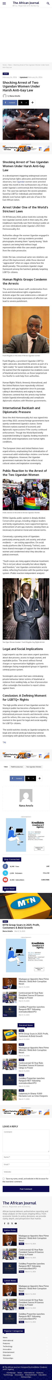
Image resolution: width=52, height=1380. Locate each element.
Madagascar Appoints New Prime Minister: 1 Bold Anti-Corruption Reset (34, 981)
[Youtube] (16, 1223)
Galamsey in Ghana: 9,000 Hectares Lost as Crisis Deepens (33, 1094)
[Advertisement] (26, 35)
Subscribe (45, 880)
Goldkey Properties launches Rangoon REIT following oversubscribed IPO (32, 1009)
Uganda (20, 181)
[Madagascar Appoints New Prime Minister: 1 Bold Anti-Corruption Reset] (10, 983)
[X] (12, 1223)
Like (47, 866)
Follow (46, 873)
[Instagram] (8, 1223)
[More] (32, 102)
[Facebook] (4, 1223)
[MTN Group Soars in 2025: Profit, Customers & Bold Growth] (26, 906)
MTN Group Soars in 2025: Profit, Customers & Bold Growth (21, 926)
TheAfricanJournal (17, 767)
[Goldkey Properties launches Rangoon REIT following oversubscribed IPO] (10, 1011)
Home (5, 65)
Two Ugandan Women (33, 767)
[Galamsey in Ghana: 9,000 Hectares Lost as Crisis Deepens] (10, 1095)
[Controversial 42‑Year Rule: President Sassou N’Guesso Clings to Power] (10, 997)
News (10, 65)
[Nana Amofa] (5, 96)
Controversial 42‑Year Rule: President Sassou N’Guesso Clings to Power (31, 995)
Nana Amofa (15, 96)
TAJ (4, 742)
